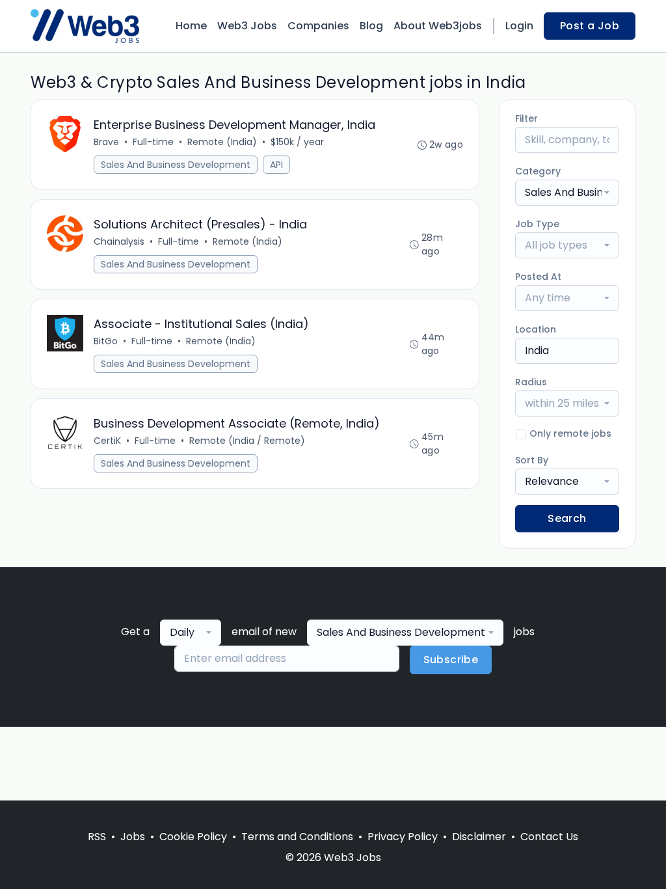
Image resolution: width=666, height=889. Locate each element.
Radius (531, 382)
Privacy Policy (402, 836)
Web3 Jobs (247, 25)
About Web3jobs (437, 25)
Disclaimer (479, 836)
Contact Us (549, 836)
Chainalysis (119, 241)
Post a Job (589, 25)
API (276, 164)
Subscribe (451, 659)
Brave (106, 141)
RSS (97, 836)
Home (191, 25)
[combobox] (567, 193)
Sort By (531, 460)
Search (567, 518)
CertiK (107, 440)
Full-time (153, 141)
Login (519, 25)
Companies (318, 25)
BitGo (106, 341)
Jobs (132, 836)
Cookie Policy (193, 836)
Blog (371, 25)
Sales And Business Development (175, 164)
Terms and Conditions (297, 836)
